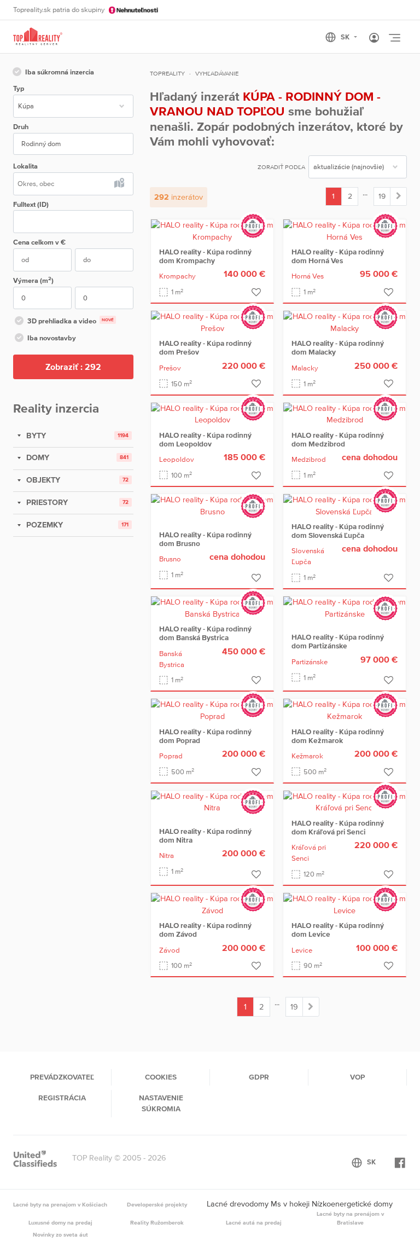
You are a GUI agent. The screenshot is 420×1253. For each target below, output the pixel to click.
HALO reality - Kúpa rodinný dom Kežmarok (337, 736)
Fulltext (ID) (31, 204)
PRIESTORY (46, 502)
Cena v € (39, 242)
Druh (20, 127)
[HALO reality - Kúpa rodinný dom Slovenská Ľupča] (344, 505)
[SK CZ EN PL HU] (345, 37)
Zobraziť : (73, 367)
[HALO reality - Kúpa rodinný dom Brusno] (212, 505)
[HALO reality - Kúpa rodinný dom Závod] (212, 904)
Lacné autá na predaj (254, 1222)
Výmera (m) (33, 280)
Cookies (161, 1076)
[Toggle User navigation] (374, 38)
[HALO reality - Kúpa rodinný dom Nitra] (212, 801)
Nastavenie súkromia (161, 1103)
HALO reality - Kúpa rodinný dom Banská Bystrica (205, 633)
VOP (357, 1076)
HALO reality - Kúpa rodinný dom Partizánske (337, 641)
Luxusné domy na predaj (60, 1222)
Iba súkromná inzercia (59, 72)
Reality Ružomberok (157, 1222)
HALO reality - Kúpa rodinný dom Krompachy (205, 256)
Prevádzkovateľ (62, 1076)
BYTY (35, 435)
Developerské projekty (157, 1204)
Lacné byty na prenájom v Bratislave (350, 1218)
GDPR (259, 1076)
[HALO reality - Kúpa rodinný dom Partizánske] (344, 607)
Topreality (167, 73)
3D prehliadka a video (70, 321)
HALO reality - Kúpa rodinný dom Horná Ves (337, 256)
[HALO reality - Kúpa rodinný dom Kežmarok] (344, 710)
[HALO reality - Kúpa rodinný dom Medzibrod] (344, 413)
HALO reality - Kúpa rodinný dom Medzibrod (337, 439)
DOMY (36, 457)
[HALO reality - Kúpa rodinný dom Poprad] (212, 710)
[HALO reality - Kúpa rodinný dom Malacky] (344, 321)
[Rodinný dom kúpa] (398, 196)
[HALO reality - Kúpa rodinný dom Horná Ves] (344, 230)
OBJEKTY (42, 479)
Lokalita (25, 166)
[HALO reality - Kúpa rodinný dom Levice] (344, 904)
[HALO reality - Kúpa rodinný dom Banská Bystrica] (212, 607)
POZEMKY (43, 524)
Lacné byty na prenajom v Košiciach (60, 1204)
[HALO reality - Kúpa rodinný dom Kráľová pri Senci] (344, 801)
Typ (18, 88)
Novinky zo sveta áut (60, 1234)
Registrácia (62, 1097)
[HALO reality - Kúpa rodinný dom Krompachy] (212, 230)
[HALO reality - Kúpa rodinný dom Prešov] (212, 321)
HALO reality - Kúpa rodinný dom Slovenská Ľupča (337, 531)
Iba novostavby (51, 338)
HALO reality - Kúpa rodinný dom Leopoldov (205, 439)
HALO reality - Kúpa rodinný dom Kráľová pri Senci (337, 827)
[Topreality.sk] (37, 37)
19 (382, 196)
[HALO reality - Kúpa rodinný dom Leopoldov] (212, 413)
